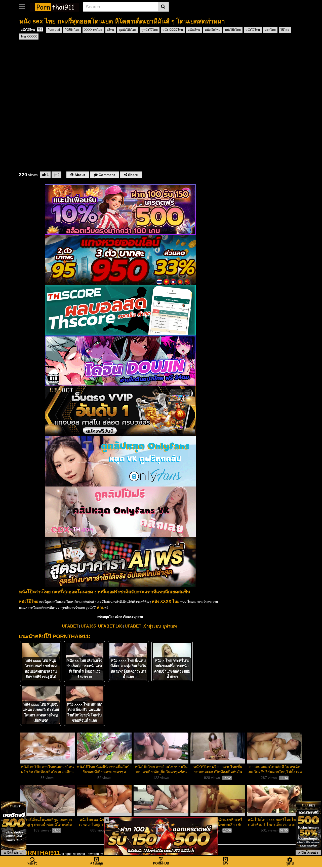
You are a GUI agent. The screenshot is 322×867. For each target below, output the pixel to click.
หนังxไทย (194, 29)
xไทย (110, 29)
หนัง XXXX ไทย (173, 29)
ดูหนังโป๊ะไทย (128, 29)
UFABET (70, 626)
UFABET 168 (110, 626)
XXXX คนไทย (93, 29)
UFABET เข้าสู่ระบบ (143, 626)
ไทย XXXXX (29, 36)
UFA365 (88, 626)
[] (163, 7)
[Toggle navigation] (24, 6)
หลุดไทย (270, 29)
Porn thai (54, 29)
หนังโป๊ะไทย (233, 29)
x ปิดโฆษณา (14, 852)
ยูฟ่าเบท (170, 626)
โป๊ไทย (284, 29)
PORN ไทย (72, 29)
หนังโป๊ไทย (31, 29)
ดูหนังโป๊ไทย (149, 29)
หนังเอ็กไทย (212, 29)
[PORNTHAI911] (54, 7)
